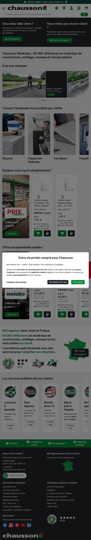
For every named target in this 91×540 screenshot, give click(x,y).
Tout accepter (78, 282)
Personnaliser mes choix (58, 282)
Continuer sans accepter (16, 282)
